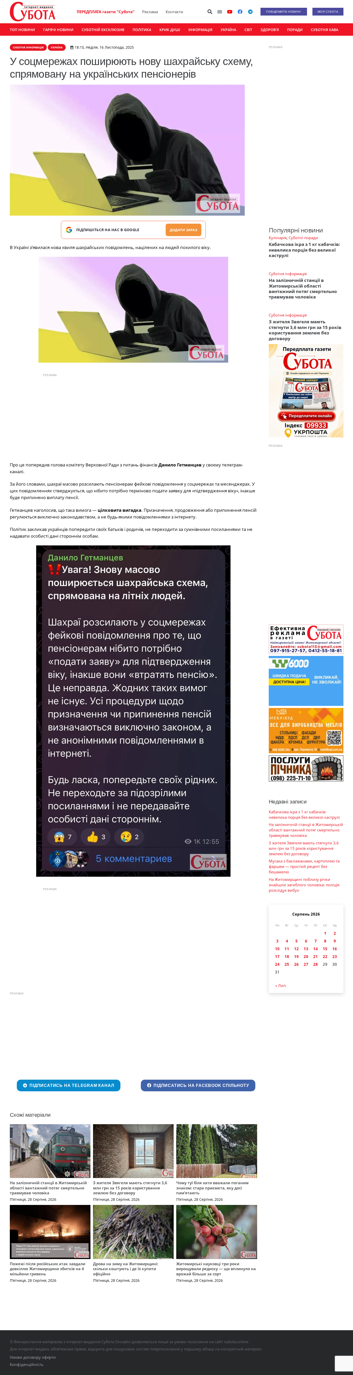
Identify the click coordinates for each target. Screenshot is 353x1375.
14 (315, 948)
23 (334, 956)
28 (315, 964)
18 (287, 956)
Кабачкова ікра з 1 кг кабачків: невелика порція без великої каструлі (304, 249)
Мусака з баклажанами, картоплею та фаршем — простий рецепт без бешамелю (304, 866)
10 (277, 948)
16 (334, 948)
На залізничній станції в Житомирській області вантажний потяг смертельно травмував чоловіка (48, 1187)
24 (277, 964)
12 (296, 948)
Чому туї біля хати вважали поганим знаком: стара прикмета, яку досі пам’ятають (212, 1187)
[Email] (219, 11)
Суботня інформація (288, 273)
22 (325, 956)
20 (306, 956)
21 (315, 956)
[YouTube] (229, 11)
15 (325, 948)
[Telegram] (250, 11)
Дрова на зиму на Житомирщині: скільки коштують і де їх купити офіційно (125, 1268)
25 (287, 964)
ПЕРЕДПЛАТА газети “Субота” (105, 11)
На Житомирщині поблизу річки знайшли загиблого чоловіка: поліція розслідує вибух (304, 885)
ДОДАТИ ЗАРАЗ (183, 230)
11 (287, 948)
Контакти (174, 11)
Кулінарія (278, 237)
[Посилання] (32, 11)
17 (277, 956)
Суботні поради (303, 237)
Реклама (150, 11)
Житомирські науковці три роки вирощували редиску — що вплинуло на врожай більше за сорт (216, 1268)
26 (296, 964)
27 (306, 964)
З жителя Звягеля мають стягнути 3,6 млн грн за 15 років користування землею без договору (130, 1187)
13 (306, 948)
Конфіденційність (26, 1364)
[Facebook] (240, 11)
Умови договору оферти (33, 1357)
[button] (210, 11)
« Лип (280, 985)
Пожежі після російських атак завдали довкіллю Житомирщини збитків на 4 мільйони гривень (47, 1268)
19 (296, 956)
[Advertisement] (133, 416)
